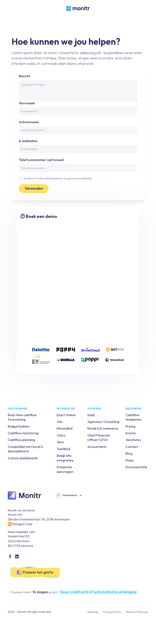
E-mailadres (28, 141)
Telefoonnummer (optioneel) (41, 160)
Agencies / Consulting (103, 422)
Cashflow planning (21, 440)
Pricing (130, 426)
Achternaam (29, 122)
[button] (68, 495)
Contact (132, 447)
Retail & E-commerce (102, 428)
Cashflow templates (133, 417)
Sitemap (93, 612)
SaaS (91, 415)
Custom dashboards (23, 458)
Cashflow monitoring (23, 433)
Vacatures (133, 440)
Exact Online (66, 415)
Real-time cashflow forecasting (22, 417)
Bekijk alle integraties (65, 458)
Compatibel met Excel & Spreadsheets (25, 449)
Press (129, 460)
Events (131, 433)
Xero (60, 442)
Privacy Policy (112, 612)
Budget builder (19, 426)
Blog (129, 453)
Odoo (61, 435)
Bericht (24, 76)
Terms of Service (137, 612)
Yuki (59, 422)
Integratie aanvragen (65, 469)
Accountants (96, 447)
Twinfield (63, 449)
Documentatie (136, 467)
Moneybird (65, 428)
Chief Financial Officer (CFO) (98, 437)
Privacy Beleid (44, 178)
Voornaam (27, 103)
